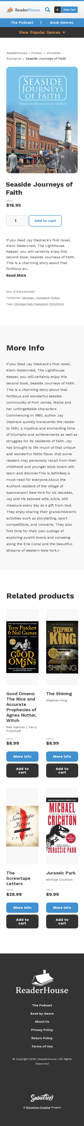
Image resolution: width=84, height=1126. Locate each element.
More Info (22, 756)
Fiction (36, 53)
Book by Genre (42, 1013)
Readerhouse (17, 53)
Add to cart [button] (22, 770)
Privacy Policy (42, 1030)
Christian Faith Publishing (31, 304)
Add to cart (45, 221)
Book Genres (61, 22)
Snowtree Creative (38, 1107)
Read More (16, 275)
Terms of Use (42, 1046)
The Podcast (22, 22)
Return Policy (42, 1038)
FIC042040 (56, 304)
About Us (42, 1021)
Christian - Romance (35, 297)
